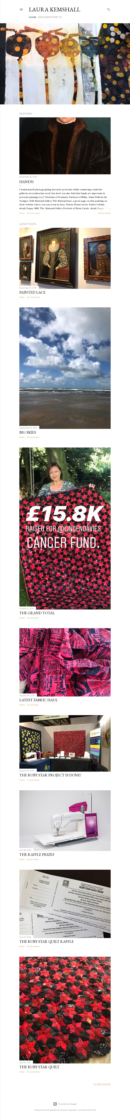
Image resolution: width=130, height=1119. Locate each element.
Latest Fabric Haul (38, 699)
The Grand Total (37, 612)
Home (32, 17)
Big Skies (27, 432)
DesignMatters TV (50, 17)
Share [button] (22, 213)
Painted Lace (32, 292)
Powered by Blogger (67, 1104)
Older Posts (102, 1084)
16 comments (33, 946)
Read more (104, 213)
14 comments (33, 780)
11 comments (33, 618)
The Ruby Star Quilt (39, 1066)
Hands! (26, 181)
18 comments (33, 437)
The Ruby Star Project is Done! (50, 775)
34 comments (33, 1072)
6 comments (33, 705)
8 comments (33, 859)
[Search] (109, 9)
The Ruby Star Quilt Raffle (46, 941)
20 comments (33, 297)
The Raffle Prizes (36, 854)
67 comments (33, 213)
